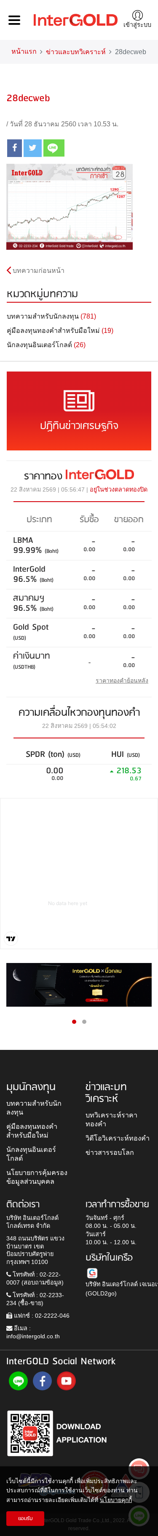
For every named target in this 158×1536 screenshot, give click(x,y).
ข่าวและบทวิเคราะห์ (76, 51)
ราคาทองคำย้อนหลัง (122, 680)
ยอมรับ (25, 1518)
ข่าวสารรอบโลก (110, 1152)
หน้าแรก (24, 51)
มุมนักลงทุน (31, 1087)
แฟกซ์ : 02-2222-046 (41, 1315)
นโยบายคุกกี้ (116, 1500)
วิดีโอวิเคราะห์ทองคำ (118, 1138)
